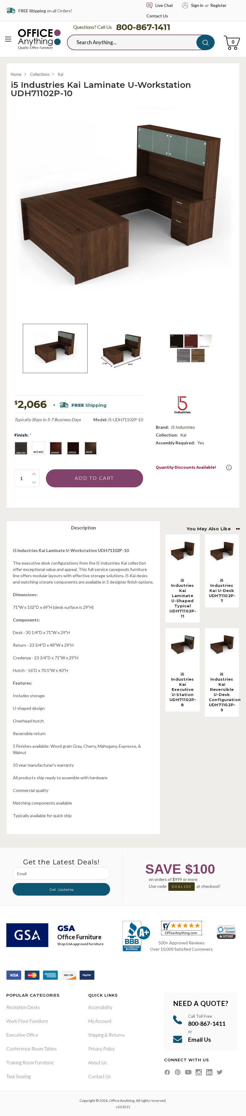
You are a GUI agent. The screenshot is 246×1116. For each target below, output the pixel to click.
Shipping (96, 1035)
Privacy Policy (101, 1048)
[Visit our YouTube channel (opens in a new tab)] (188, 1072)
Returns (117, 1035)
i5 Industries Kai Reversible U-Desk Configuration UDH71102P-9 (225, 692)
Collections (40, 74)
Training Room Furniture (30, 1062)
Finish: (22, 435)
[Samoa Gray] (21, 448)
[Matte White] (38, 448)
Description (83, 527)
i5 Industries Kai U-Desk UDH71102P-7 (222, 590)
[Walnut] (90, 448)
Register (218, 5)
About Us (97, 1062)
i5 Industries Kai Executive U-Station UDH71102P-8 (183, 689)
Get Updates (61, 889)
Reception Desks (23, 1007)
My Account (100, 1021)
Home (16, 74)
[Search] (205, 42)
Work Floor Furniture (27, 1021)
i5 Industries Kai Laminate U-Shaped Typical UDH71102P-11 (183, 598)
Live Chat (164, 5)
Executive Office (22, 1035)
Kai (60, 74)
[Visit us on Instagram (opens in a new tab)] (199, 1072)
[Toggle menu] (8, 39)
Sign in (197, 5)
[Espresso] (73, 448)
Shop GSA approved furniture (80, 944)
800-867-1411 (143, 27)
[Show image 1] (55, 348)
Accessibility (100, 1007)
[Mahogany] (55, 448)
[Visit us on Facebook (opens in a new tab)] (167, 1072)
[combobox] (136, 42)
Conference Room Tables (31, 1048)
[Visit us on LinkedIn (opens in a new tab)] (209, 1072)
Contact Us (157, 15)
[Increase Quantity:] (33, 474)
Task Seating (18, 1076)
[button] (229, 467)
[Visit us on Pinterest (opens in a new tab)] (178, 1072)
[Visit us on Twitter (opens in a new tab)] (220, 1072)
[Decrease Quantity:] (33, 482)
